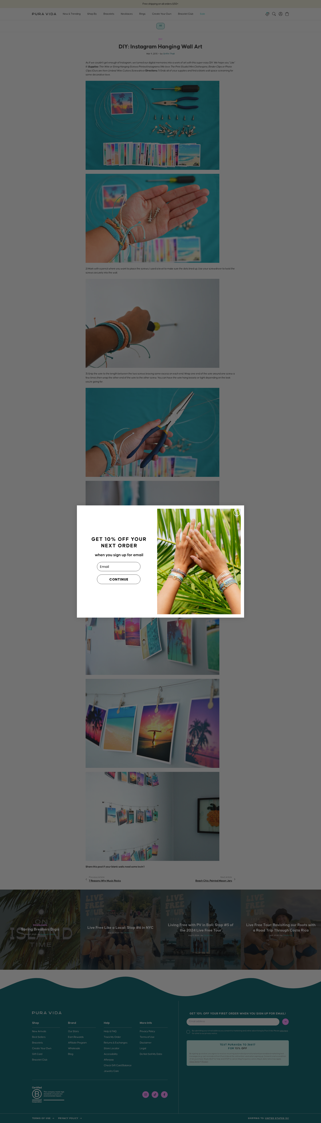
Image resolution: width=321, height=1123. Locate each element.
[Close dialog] (237, 513)
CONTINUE (118, 579)
